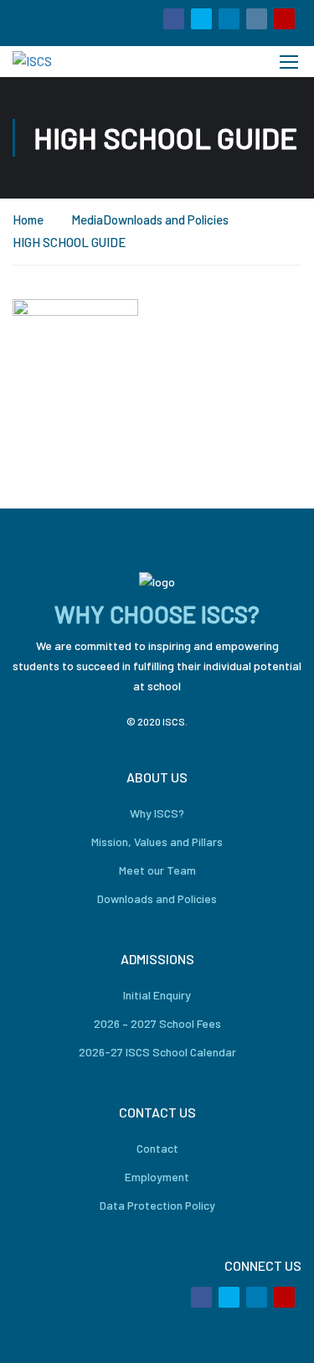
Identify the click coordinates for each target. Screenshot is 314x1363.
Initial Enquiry (157, 995)
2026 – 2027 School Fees (157, 1023)
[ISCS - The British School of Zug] (69, 61)
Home (28, 219)
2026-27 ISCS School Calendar (157, 1052)
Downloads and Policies (166, 219)
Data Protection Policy (157, 1205)
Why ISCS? (157, 813)
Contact (157, 1148)
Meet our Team (157, 870)
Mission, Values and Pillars (157, 841)
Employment (157, 1176)
